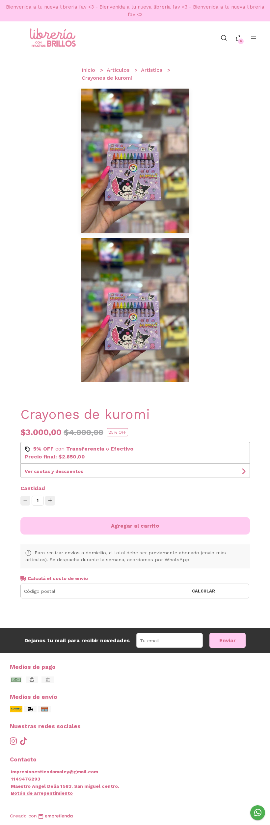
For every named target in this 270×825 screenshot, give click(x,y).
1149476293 (25, 779)
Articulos (119, 70)
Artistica (152, 70)
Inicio (89, 70)
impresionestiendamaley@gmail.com (54, 771)
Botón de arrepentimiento (42, 793)
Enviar (227, 640)
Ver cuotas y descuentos (54, 471)
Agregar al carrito (135, 526)
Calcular (203, 591)
